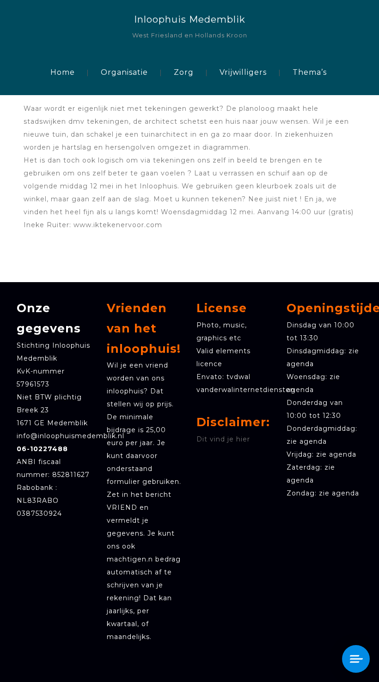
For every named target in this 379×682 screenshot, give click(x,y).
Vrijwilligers (243, 72)
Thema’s (310, 72)
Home (62, 72)
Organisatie (124, 72)
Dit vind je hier (223, 439)
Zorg (184, 72)
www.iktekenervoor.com (120, 225)
